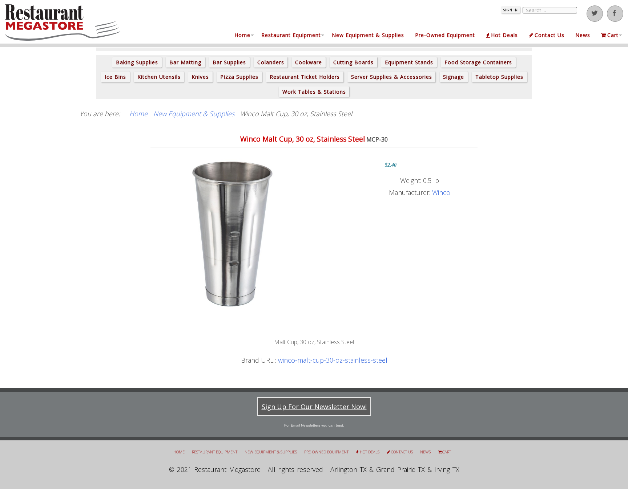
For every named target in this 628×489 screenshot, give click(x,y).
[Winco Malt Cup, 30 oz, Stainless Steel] (232, 233)
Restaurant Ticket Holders (305, 76)
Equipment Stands (409, 62)
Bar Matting (185, 62)
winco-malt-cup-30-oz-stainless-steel (332, 360)
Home (242, 35)
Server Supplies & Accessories (391, 76)
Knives (200, 76)
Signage (453, 76)
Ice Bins (115, 76)
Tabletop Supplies (499, 76)
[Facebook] (615, 13)
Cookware (308, 62)
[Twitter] (595, 13)
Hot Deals (504, 35)
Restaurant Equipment (291, 35)
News (582, 35)
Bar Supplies (229, 62)
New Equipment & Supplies (368, 35)
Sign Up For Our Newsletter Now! (314, 406)
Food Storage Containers (478, 62)
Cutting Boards (353, 62)
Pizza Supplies (239, 76)
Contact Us (549, 35)
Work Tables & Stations (314, 91)
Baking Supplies (137, 62)
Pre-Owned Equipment (445, 35)
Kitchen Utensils (159, 76)
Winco (441, 192)
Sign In (510, 10)
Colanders (270, 62)
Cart (613, 35)
